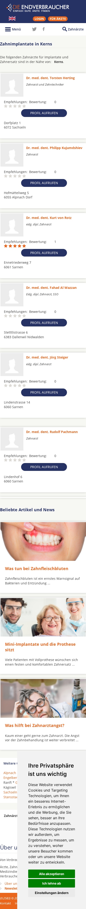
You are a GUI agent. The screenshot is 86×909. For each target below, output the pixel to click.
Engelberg (11, 777)
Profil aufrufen (44, 113)
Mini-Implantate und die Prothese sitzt (40, 646)
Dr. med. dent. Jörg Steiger (47, 357)
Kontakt (5, 903)
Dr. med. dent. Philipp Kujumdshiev (54, 148)
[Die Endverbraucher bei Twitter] (34, 29)
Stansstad (11, 797)
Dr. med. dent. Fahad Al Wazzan (51, 287)
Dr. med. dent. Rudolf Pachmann (52, 432)
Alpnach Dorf (13, 773)
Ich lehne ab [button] (51, 883)
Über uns (12, 883)
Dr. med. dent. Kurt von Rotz (49, 217)
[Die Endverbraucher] (43, 7)
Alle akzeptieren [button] (51, 874)
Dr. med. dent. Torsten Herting (50, 78)
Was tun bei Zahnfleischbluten (36, 568)
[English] (12, 18)
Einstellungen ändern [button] (52, 893)
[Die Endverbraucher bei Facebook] (43, 29)
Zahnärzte (76, 29)
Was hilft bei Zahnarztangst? (34, 725)
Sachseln (10, 792)
